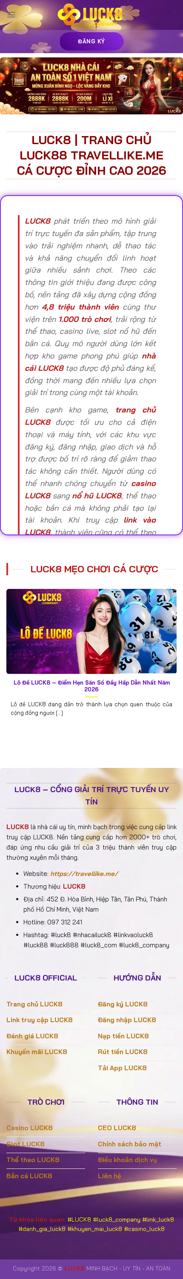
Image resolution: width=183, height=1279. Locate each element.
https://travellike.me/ (84, 874)
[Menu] (11, 15)
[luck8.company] (91, 15)
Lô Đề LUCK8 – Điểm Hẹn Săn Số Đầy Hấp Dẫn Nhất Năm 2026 (92, 686)
